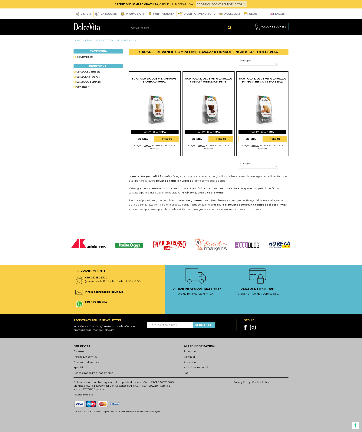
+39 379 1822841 (96, 302)
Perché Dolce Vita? (85, 356)
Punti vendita (163, 13)
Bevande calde (127, 40)
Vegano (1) (83, 87)
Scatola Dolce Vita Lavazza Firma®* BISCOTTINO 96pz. (262, 80)
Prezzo (167, 139)
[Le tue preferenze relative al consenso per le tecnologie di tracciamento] (355, 425)
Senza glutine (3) (88, 71)
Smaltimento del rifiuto (198, 367)
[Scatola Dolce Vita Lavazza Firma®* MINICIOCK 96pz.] (208, 109)
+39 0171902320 (96, 277)
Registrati (203, 325)
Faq (186, 372)
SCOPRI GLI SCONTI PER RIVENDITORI (220, 4)
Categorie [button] (108, 13)
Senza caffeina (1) (88, 81)
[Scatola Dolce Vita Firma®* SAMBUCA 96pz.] (154, 109)
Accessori (232, 13)
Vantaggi (189, 356)
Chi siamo (79, 351)
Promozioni (134, 13)
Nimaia (89, 394)
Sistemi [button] (85, 13)
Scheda (143, 139)
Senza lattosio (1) (88, 76)
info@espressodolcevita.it (104, 292)
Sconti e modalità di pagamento (93, 372)
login (147, 145)
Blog (252, 13)
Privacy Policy (242, 382)
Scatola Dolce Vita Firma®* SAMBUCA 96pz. (155, 80)
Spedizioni (80, 367)
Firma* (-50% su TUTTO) (99, 40)
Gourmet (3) (84, 57)
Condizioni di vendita (86, 362)
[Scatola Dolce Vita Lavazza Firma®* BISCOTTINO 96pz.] (262, 109)
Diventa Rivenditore (199, 13)
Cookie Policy (260, 382)
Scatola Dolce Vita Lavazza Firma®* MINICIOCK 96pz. (208, 80)
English (280, 13)
